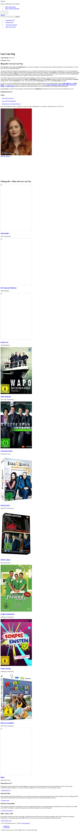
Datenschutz (7, 827)
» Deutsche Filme (5, 800)
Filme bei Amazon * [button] (6, 156)
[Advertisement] (40, 40)
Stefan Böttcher (26, 823)
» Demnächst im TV (6, 790)
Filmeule (3, 15)
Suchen (17, 16)
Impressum (6, 826)
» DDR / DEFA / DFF (6, 820)
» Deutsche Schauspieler (7, 810)
